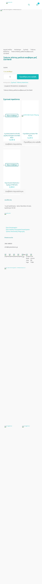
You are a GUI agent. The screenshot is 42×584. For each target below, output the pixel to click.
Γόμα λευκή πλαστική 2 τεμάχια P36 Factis (12, 184)
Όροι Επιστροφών (11, 227)
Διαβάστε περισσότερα (14, 144)
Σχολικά (25, 49)
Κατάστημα (17, 49)
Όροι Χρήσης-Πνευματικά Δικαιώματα (17, 229)
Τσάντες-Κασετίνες (22, 82)
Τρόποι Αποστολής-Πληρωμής (15, 231)
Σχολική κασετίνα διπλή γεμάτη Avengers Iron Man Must (12, 135)
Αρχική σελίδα (7, 49)
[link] (21, 344)
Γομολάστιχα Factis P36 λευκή (30, 134)
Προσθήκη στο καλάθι (27, 77)
